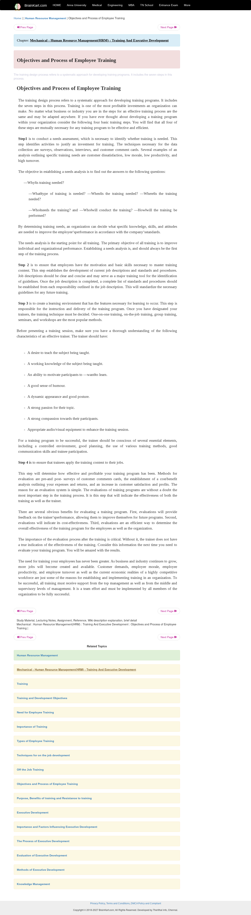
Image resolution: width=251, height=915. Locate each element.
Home (17, 18)
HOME (57, 5)
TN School (146, 5)
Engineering (115, 5)
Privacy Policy (97, 903)
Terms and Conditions (118, 903)
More (187, 5)
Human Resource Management (45, 18)
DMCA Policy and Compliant (146, 903)
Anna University (76, 5)
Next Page (167, 27)
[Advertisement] (211, 75)
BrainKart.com (36, 5)
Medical (97, 5)
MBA (131, 5)
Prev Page (26, 27)
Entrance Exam (168, 5)
